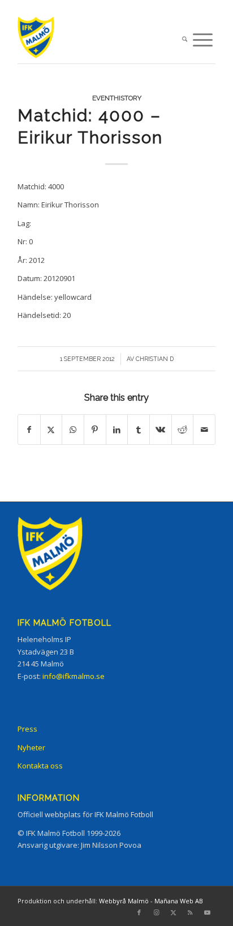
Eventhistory (116, 98)
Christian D (155, 358)
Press (27, 729)
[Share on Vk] (160, 429)
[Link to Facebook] (139, 912)
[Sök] (184, 39)
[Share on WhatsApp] (73, 429)
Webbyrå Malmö (124, 901)
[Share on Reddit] (182, 429)
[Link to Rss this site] (190, 912)
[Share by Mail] (204, 429)
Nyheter (31, 747)
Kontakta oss (40, 766)
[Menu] (202, 39)
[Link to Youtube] (207, 912)
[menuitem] (184, 39)
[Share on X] (51, 429)
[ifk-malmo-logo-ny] (97, 39)
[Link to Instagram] (156, 912)
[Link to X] (173, 912)
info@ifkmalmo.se (73, 676)
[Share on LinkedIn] (117, 429)
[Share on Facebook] (29, 429)
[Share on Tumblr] (138, 429)
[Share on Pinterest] (95, 429)
